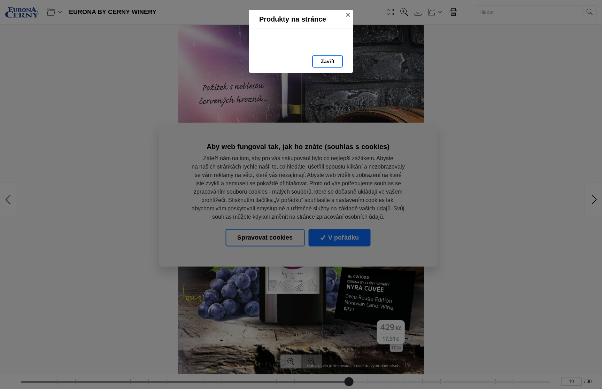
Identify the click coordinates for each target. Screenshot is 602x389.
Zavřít (327, 61)
